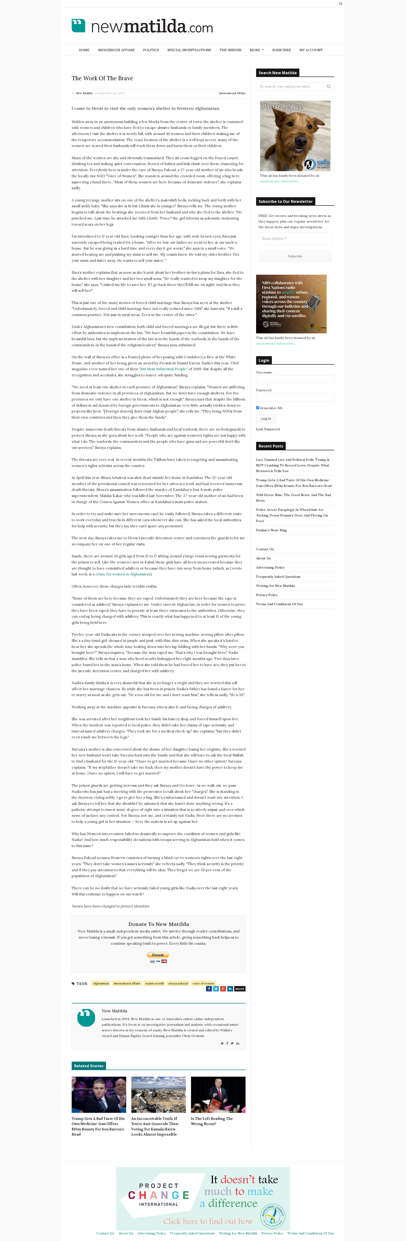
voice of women (203, 983)
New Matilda (84, 93)
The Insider (230, 50)
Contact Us (265, 549)
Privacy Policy (267, 595)
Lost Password (268, 429)
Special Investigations (189, 50)
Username (264, 372)
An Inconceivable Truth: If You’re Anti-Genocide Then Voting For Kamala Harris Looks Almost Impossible (154, 1126)
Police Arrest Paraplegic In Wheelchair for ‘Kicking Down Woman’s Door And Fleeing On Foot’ (292, 515)
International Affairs (232, 93)
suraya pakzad (178, 983)
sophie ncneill (154, 983)
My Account (311, 50)
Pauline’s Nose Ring (271, 530)
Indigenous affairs (116, 50)
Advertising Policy (270, 567)
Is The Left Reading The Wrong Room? (212, 1121)
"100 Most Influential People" (163, 369)
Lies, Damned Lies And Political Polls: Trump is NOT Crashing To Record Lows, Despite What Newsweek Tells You (293, 465)
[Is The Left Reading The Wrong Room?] (218, 1095)
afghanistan (101, 983)
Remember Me (271, 408)
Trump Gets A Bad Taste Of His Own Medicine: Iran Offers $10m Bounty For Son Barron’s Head (98, 1126)
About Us (263, 558)
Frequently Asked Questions (278, 576)
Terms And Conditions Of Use (279, 604)
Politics (151, 50)
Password (263, 390)
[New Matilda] (142, 26)
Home (84, 50)
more (239, 989)
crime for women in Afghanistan (122, 574)
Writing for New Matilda (275, 586)
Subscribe (281, 50)
